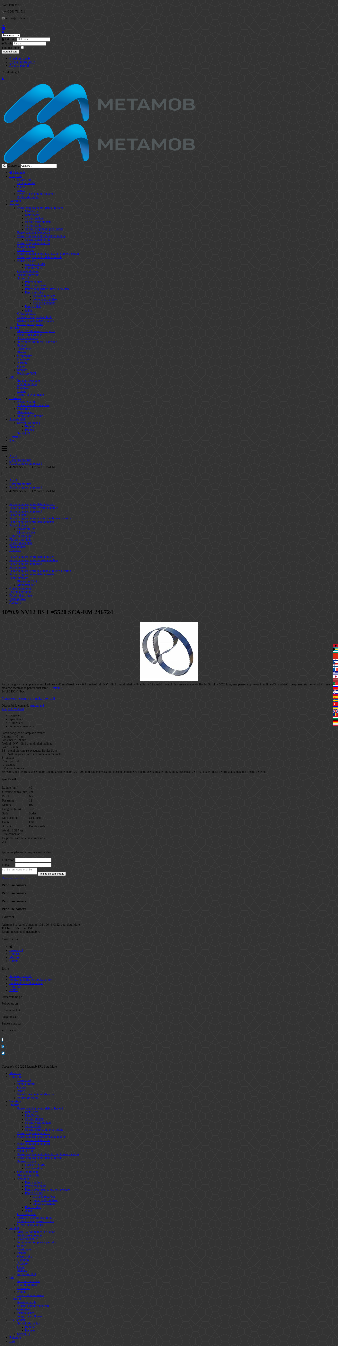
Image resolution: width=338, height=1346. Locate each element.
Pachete (30, 430)
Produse (14, 204)
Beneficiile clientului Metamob (36, 193)
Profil (5, 796)
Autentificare (10, 51)
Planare (21, 352)
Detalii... (56, 688)
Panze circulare (26, 260)
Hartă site (15, 986)
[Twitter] (3, 1053)
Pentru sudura (33, 281)
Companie (15, 176)
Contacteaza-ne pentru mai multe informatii (28, 698)
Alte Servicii (17, 419)
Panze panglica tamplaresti (33, 243)
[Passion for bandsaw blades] (99, 122)
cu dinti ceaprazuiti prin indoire (44, 229)
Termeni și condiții (20, 976)
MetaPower (32, 215)
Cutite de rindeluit (28, 271)
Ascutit (6, 826)
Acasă (13, 456)
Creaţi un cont (18, 58)
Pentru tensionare (35, 285)
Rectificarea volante (29, 334)
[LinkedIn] (3, 1046)
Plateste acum (25, 412)
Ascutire (22, 363)
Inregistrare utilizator (30, 415)
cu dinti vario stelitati (38, 222)
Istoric (21, 190)
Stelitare (22, 370)
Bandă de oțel (25, 250)
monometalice (33, 267)
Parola (8, 43)
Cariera (21, 186)
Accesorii (23, 278)
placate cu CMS (35, 264)
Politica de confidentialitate (26, 983)
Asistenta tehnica (27, 338)
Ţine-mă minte (11, 47)
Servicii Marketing (28, 422)
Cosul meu (24, 408)
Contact (14, 953)
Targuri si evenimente (30, 394)
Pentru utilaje (33, 306)
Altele (28, 310)
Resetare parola (26, 401)
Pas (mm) (8, 800)
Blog (12, 440)
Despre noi (24, 179)
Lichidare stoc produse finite (34, 317)
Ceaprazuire (24, 355)
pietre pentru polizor (45, 299)
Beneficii (30, 426)
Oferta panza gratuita (30, 324)
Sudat (5, 813)
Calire (21, 366)
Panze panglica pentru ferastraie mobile (41, 236)
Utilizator (10, 39)
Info (11, 377)
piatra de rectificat (44, 296)
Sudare (21, 345)
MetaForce (31, 211)
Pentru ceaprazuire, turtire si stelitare (47, 289)
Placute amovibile (28, 274)
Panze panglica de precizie (33, 232)
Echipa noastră (26, 183)
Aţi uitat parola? (19, 65)
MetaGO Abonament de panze (36, 331)
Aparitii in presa (27, 384)
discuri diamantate (44, 303)
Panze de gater (26, 246)
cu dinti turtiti (33, 225)
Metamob (18, 172)
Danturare (23, 359)
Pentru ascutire (34, 292)
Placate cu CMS (27, 529)
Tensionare (24, 348)
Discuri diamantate (20, 543)
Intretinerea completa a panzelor (37, 341)
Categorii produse (20, 460)
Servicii (14, 327)
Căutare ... (13, 165)
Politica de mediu (28, 197)
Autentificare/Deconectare (33, 405)
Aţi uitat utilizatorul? (22, 62)
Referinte (15, 437)
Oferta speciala (26, 313)
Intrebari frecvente (28, 380)
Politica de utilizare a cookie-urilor (30, 979)
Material (7, 804)
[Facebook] (2, 1040)
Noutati (21, 391)
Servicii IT (23, 433)
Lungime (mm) (11, 809)
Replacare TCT (26, 373)
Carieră (13, 960)
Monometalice (26, 532)
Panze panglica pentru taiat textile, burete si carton (48, 253)
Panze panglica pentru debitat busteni (40, 207)
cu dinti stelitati (34, 218)
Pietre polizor (17, 546)
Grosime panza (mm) (15, 792)
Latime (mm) (10, 787)
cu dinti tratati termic (37, 239)
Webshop (15, 200)
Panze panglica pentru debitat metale (39, 257)
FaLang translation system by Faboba (13, 878)
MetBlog (14, 957)
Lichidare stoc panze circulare (35, 320)
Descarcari (23, 387)
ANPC (13, 990)
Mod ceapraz (10, 817)
